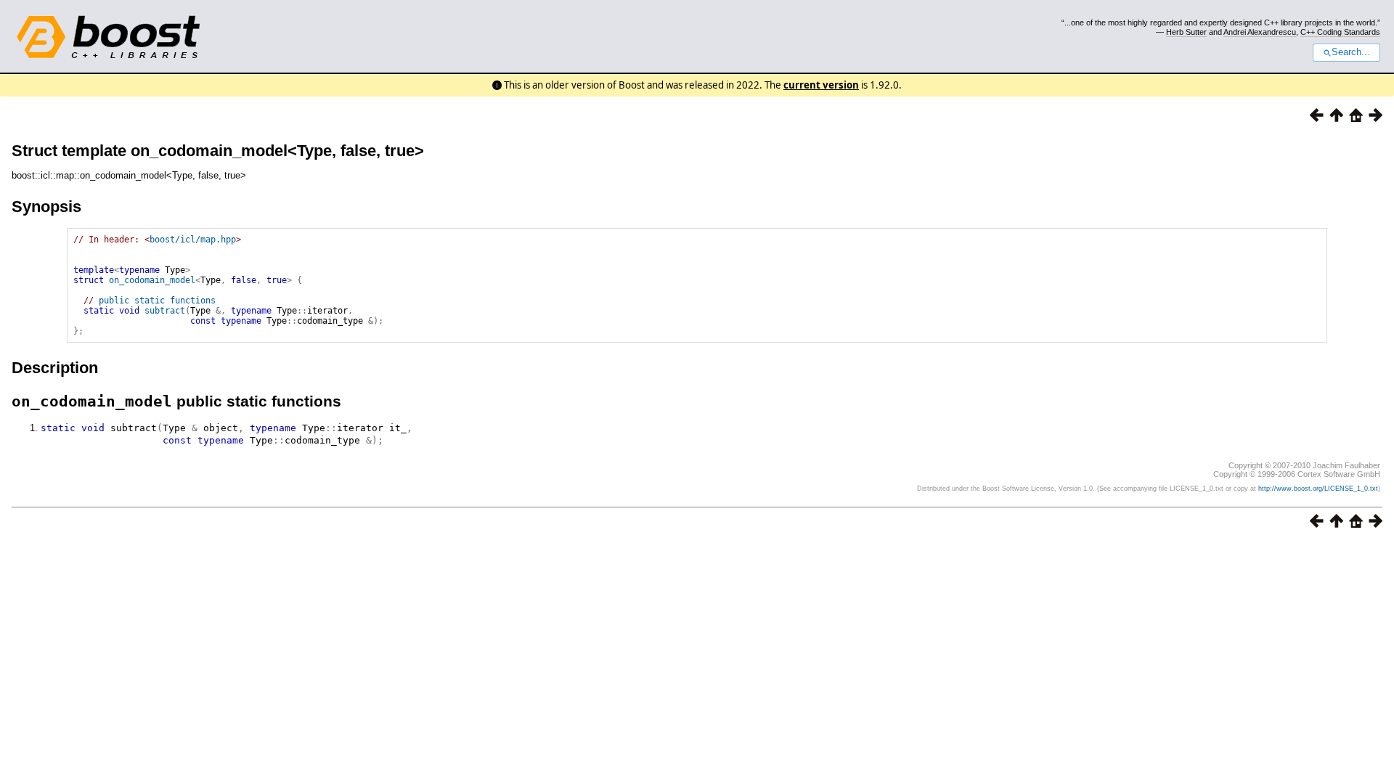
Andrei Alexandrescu (1259, 32)
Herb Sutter (1186, 32)
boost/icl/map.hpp (193, 239)
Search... (1351, 52)
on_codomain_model (152, 280)
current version (821, 84)
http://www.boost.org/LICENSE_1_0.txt (1318, 488)
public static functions (157, 300)
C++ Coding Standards (1340, 32)
